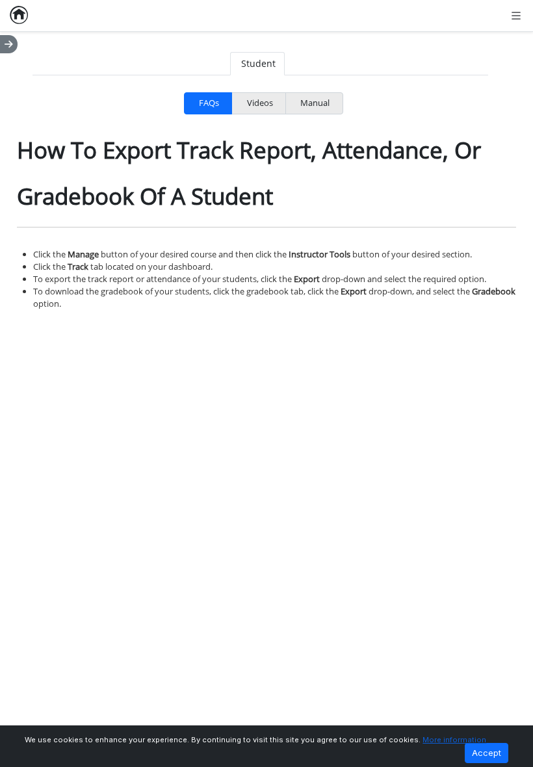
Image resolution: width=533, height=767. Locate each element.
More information (454, 739)
